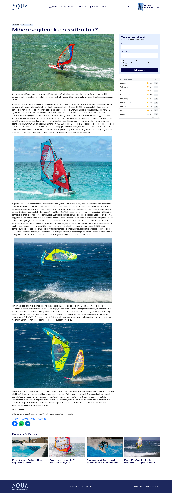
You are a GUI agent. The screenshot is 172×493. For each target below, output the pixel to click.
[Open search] (157, 6)
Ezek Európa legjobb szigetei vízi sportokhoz (139, 461)
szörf (32, 418)
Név (122, 43)
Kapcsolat (74, 486)
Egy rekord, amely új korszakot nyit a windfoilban (62, 463)
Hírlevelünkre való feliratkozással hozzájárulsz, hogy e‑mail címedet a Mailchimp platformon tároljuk (139, 63)
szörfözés (41, 418)
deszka (15, 418)
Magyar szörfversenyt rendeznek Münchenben (103, 461)
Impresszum (87, 486)
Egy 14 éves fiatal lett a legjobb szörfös (27, 461)
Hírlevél (131, 7)
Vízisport (16, 25)
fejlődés (24, 418)
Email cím (124, 52)
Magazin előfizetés (148, 6)
